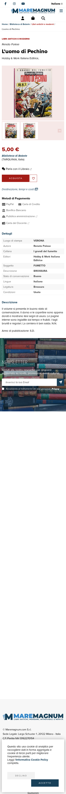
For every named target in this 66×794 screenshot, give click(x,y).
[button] (60, 130)
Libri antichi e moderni (43, 24)
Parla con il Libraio (17, 169)
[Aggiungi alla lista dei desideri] (33, 178)
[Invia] (60, 382)
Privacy (55, 388)
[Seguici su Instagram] (14, 3)
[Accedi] (23, 18)
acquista (15, 178)
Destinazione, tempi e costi (18, 189)
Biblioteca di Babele (20, 24)
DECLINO (21, 775)
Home (5, 24)
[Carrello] (33, 18)
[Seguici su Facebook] (5, 3)
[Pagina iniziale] (33, 11)
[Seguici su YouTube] (23, 3)
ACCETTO (45, 783)
